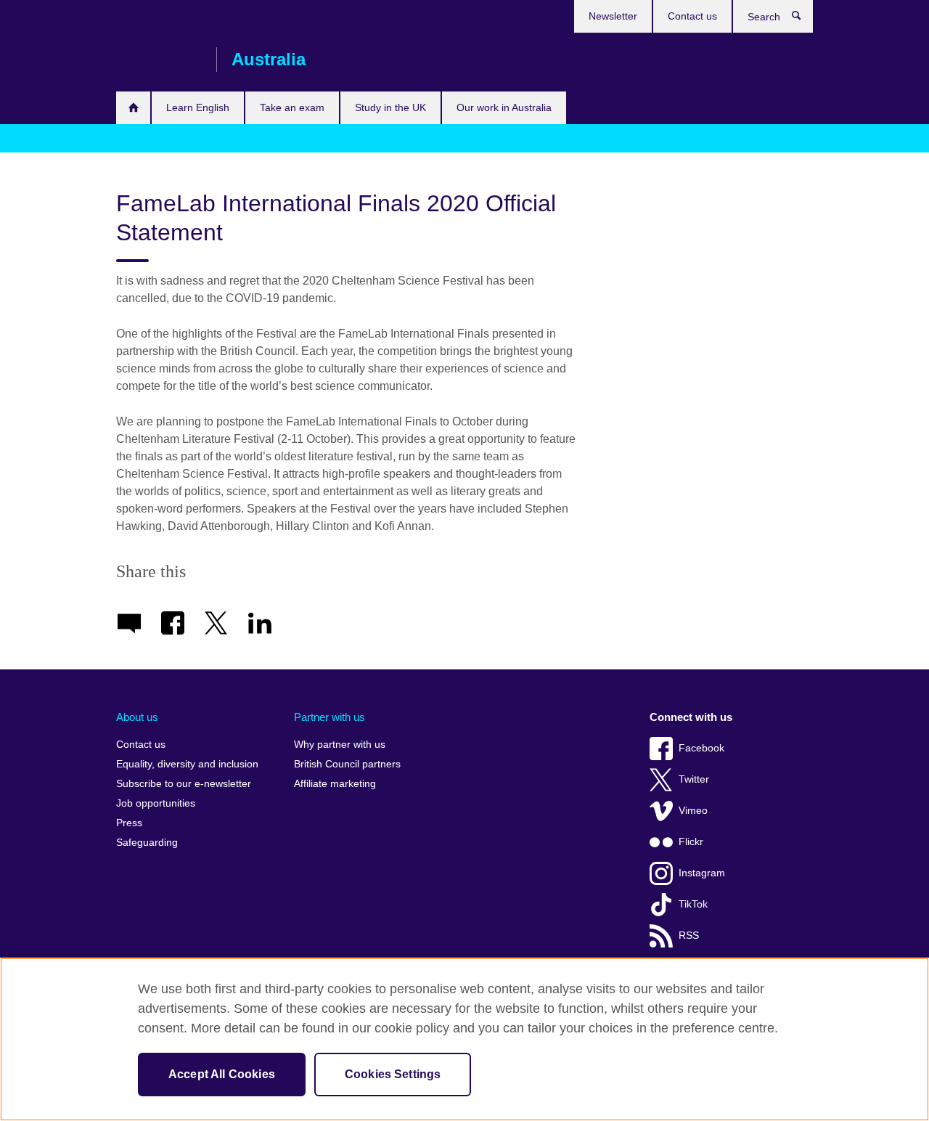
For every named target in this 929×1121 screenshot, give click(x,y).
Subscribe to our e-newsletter (183, 783)
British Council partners (347, 764)
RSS (689, 935)
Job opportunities (155, 803)
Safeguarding (147, 842)
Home (133, 107)
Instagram (702, 873)
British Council (159, 59)
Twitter (694, 779)
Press (129, 823)
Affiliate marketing (335, 783)
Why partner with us (339, 744)
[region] (464, 1039)
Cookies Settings (393, 1074)
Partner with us (329, 717)
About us (137, 717)
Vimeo (693, 810)
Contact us (692, 16)
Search (804, 19)
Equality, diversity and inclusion (187, 764)
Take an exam (292, 107)
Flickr (691, 841)
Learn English (197, 107)
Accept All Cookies (221, 1074)
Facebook (701, 748)
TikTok (693, 904)
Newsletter (613, 16)
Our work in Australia (504, 107)
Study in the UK (390, 107)
